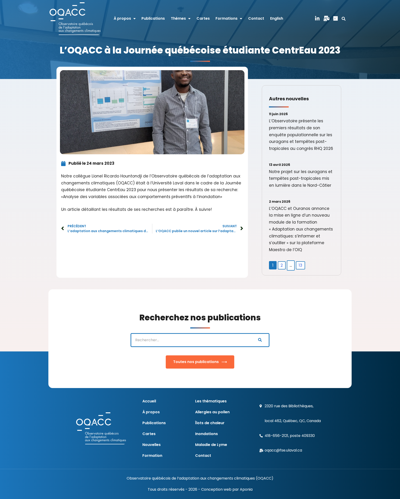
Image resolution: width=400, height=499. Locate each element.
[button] (343, 18)
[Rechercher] (260, 340)
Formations (227, 18)
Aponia (246, 489)
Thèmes (178, 18)
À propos (122, 18)
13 (300, 265)
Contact (256, 18)
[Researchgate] (335, 18)
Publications (153, 18)
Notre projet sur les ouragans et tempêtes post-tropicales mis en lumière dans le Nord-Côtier (300, 178)
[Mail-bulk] (326, 18)
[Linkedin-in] (317, 18)
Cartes (203, 18)
